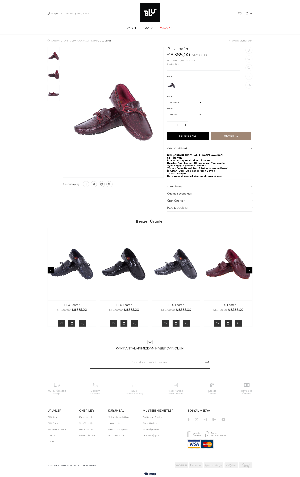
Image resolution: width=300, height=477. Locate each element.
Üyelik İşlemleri (86, 429)
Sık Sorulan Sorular (152, 417)
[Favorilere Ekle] (248, 59)
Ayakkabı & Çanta (57, 429)
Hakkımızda (114, 423)
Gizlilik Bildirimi (116, 435)
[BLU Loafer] (171, 85)
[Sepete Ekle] (71, 323)
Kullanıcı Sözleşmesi (118, 429)
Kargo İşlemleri (86, 417)
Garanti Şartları (87, 435)
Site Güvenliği (86, 423)
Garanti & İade (150, 423)
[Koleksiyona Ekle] (248, 67)
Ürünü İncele (82, 323)
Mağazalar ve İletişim (119, 417)
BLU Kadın (53, 417)
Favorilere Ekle (61, 323)
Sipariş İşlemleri (151, 429)
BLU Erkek (53, 423)
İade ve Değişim (151, 435)
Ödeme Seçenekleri (179, 193)
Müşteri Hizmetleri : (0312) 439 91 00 (72, 13)
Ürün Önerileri (176, 200)
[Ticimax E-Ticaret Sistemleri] (150, 474)
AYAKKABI (166, 28)
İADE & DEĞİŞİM (177, 207)
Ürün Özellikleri (177, 148)
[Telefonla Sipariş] (248, 50)
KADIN (131, 28)
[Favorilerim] (240, 13)
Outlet (51, 441)
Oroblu (51, 435)
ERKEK (148, 28)
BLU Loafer (72, 305)
